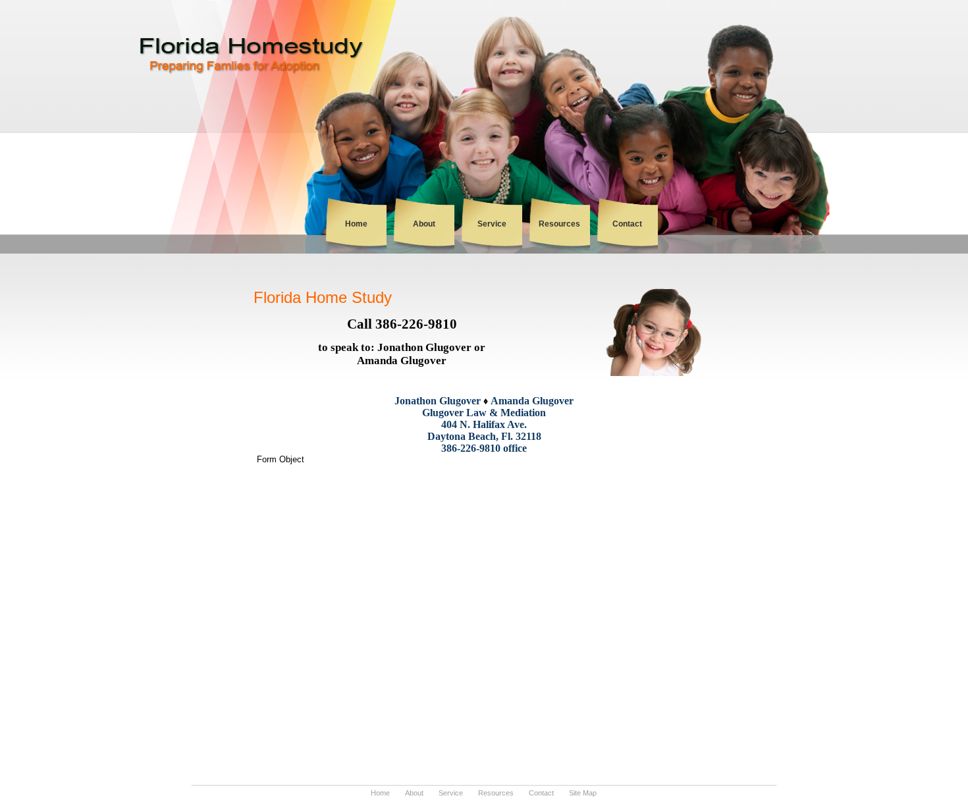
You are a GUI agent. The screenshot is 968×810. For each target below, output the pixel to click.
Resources (559, 224)
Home (356, 224)
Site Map (583, 793)
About (424, 224)
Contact (627, 224)
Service (491, 224)
